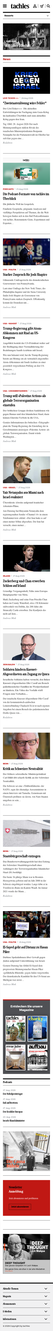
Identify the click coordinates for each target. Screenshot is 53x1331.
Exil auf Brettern (10, 1103)
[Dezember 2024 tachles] (15, 1029)
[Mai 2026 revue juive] (15, 1058)
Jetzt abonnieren (20, 1207)
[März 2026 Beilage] (37, 1029)
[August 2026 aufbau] (37, 1058)
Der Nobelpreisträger (13, 1094)
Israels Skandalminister (14, 1120)
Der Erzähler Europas (13, 1112)
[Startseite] (20, 5)
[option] (26, 36)
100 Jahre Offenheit (18, 45)
